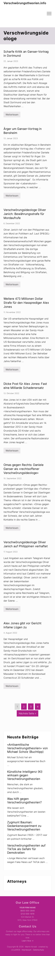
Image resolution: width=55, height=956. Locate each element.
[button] (49, 13)
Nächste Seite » (27, 714)
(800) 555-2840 (27, 911)
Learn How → (27, 941)
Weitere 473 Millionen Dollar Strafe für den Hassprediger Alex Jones (26, 303)
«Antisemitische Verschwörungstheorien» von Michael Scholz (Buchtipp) (27, 748)
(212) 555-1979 (27, 914)
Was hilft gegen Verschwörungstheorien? (24, 800)
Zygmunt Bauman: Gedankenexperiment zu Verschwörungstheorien (24, 825)
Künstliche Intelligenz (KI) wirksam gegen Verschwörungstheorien (24, 775)
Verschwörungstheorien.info (25, 3)
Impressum (26, 950)
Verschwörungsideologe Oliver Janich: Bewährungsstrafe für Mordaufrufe (25, 214)
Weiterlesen (12, 115)
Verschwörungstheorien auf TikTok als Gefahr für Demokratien (26, 849)
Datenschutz (38, 950)
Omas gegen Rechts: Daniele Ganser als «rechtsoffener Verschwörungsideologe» (24, 469)
